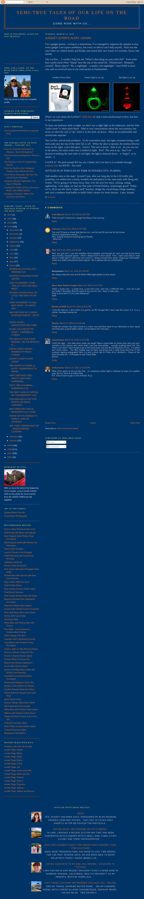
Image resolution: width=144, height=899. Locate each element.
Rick (54, 250)
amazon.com (51, 165)
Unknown (56, 229)
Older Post (135, 423)
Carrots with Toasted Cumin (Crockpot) (21, 609)
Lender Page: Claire (13, 757)
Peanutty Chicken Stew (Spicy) (18, 605)
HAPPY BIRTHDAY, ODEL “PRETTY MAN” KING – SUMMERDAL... (20, 378)
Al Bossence (58, 368)
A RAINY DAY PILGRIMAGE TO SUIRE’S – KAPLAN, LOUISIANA (23, 419)
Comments (54, 446)
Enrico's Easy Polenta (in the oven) (19, 529)
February (14, 436)
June (12, 253)
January (13, 440)
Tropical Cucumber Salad (15, 723)
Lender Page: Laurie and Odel (17, 770)
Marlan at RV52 (59, 306)
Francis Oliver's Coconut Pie (16, 659)
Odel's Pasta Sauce (13, 585)
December (15, 230)
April (12, 261)
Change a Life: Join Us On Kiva (18, 746)
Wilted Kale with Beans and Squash (20, 532)
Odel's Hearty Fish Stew (15, 635)
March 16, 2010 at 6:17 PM (90, 285)
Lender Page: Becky (13, 753)
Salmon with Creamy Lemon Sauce (20, 713)
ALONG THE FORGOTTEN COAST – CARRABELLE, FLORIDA (21, 332)
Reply (54, 221)
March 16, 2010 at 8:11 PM (79, 306)
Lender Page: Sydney (13, 788)
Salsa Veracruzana (12, 699)
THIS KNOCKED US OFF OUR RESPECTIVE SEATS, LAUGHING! (23, 402)
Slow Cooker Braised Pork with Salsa (20, 596)
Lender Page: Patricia (13, 777)
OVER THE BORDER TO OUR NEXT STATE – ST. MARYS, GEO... (22, 305)
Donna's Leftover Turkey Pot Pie (18, 652)
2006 (9, 457)
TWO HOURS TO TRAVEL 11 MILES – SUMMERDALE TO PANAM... (23, 368)
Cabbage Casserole (13, 562)
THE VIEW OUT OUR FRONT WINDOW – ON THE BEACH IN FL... (24, 342)
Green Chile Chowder (13, 549)
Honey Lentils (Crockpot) (15, 565)
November (15, 234)
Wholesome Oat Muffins (15, 733)
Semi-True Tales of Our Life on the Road (72, 15)
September (15, 242)
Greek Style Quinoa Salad (15, 666)
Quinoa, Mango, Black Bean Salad (19, 702)
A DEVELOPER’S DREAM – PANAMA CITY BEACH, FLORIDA (21, 352)
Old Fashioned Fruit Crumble (17, 706)
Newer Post (50, 423)
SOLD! (80, 813)
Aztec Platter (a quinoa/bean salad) (20, 726)
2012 (9, 219)
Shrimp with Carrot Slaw (15, 616)
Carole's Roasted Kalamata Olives (19, 689)
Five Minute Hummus (13, 592)
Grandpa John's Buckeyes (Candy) (19, 639)
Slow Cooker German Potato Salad (19, 589)
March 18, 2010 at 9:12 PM (77, 340)
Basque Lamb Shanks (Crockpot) (19, 686)
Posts (51, 442)
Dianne (55, 323)
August (13, 246)
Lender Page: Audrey (13, 750)
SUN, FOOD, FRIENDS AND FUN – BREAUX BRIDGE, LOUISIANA (24, 429)
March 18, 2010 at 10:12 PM (77, 368)
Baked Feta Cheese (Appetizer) (18, 663)
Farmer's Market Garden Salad (18, 656)
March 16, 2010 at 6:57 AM (77, 214)
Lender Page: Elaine (13, 760)
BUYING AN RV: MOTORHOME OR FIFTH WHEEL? (80, 829)
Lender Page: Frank (13, 763)
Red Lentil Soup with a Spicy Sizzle (19, 612)
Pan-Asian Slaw (11, 619)
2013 (9, 215)
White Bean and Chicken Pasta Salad (20, 709)
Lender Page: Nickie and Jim (17, 774)
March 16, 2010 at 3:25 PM (76, 271)
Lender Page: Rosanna (14, 784)
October (13, 238)
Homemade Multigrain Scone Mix (19, 682)
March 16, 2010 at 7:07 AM (74, 229)
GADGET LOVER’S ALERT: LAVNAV (68, 38)
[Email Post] (56, 197)
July (12, 250)
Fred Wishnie (58, 214)
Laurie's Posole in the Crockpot (18, 552)
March (13, 265)
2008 (9, 449)
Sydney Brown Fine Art (14, 512)
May (12, 257)
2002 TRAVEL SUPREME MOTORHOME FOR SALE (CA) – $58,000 (80, 883)
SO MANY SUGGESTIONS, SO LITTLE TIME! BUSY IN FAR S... (23, 295)
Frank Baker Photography (15, 516)
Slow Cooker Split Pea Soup (16, 582)
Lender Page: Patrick (13, 781)
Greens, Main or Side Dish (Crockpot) (21, 649)
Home (93, 423)
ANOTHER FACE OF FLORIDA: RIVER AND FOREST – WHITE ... (24, 315)
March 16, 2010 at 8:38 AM (69, 250)
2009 (9, 445)
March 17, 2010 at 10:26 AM (72, 323)
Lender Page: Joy (12, 767)
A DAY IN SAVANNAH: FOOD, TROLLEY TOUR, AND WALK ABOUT (23, 286)
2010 (9, 226)
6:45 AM (51, 197)
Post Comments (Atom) (67, 428)
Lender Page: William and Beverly (19, 791)
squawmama (58, 340)
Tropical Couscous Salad (15, 730)
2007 (9, 453)
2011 (9, 223)
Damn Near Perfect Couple (64, 285)
